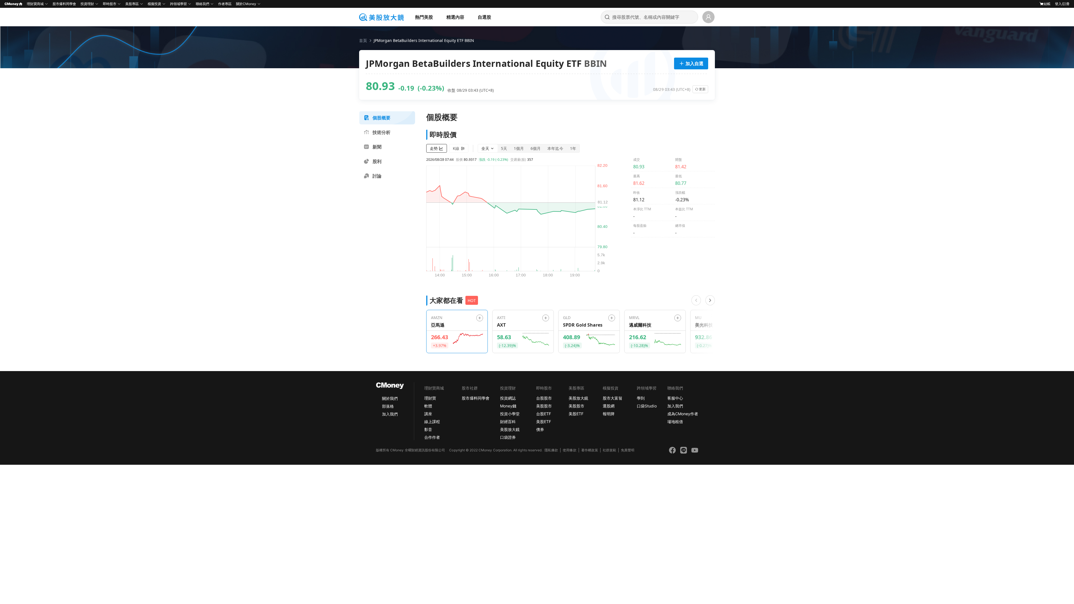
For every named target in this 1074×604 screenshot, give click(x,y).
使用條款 (569, 450)
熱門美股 (424, 17)
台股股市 (544, 398)
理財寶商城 (35, 4)
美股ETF (543, 421)
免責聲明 (627, 450)
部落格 (388, 406)
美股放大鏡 (510, 429)
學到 (641, 398)
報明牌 (608, 413)
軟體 (428, 406)
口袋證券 (508, 437)
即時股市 (109, 4)
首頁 (363, 40)
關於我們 (390, 398)
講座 (428, 413)
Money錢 (508, 406)
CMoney (11, 4)
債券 (540, 429)
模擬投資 (154, 4)
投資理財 (87, 4)
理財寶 (430, 398)
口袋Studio (646, 406)
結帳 (1047, 4)
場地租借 (675, 421)
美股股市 (544, 406)
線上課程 (432, 421)
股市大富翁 (612, 398)
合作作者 (432, 437)
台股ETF (543, 413)
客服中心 (675, 398)
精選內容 (455, 17)
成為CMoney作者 (682, 413)
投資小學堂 (510, 413)
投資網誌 (508, 398)
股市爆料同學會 (64, 4)
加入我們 (390, 414)
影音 (428, 429)
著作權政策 (589, 450)
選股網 (608, 406)
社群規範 (609, 450)
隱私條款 (551, 450)
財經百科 (508, 421)
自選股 (484, 17)
